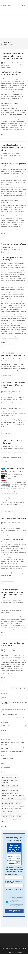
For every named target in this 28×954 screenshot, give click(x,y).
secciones (3, 666)
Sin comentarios (7, 67)
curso (5, 782)
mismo (18, 803)
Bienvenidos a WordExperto (11, 948)
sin (10, 811)
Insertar (20, 801)
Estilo (21, 795)
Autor (3, 948)
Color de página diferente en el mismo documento (12, 469)
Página (18, 808)
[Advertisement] (14, 23)
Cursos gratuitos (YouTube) (9, 712)
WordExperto (7, 6)
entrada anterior (13, 607)
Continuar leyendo (8, 138)
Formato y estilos (7, 64)
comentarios (7, 777)
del (12, 788)
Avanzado (6, 775)
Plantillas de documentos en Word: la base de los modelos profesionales (12, 56)
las (4, 803)
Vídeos (23, 948)
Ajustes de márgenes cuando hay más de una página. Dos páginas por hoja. (12, 593)
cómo (5, 788)
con (16, 777)
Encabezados (10, 44)
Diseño (14, 64)
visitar (13, 819)
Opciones (13, 806)
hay (4, 801)
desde (19, 788)
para (21, 806)
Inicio (11, 801)
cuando (14, 780)
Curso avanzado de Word (10, 785)
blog (14, 775)
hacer (22, 798)
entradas (5, 795)
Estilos (5, 798)
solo (16, 811)
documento (14, 790)
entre (14, 795)
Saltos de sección (18, 501)
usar (4, 819)
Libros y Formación (14, 949)
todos (5, 816)
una (19, 816)
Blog (9, 393)
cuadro (5, 780)
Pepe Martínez (6, 62)
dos (16, 793)
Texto (22, 814)
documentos (7, 793)
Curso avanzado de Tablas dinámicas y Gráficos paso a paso (13, 385)
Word (20, 819)
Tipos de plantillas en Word (13, 244)
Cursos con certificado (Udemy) (10, 714)
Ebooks (5, 393)
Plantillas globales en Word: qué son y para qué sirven (13, 147)
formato (14, 798)
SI (4, 811)
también (5, 814)
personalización (7, 808)
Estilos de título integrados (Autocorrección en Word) (13, 354)
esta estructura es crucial (16, 568)
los (11, 803)
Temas (14, 814)
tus (12, 816)
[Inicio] (1, 44)
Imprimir (10, 448)
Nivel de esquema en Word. (13, 518)
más (4, 806)
